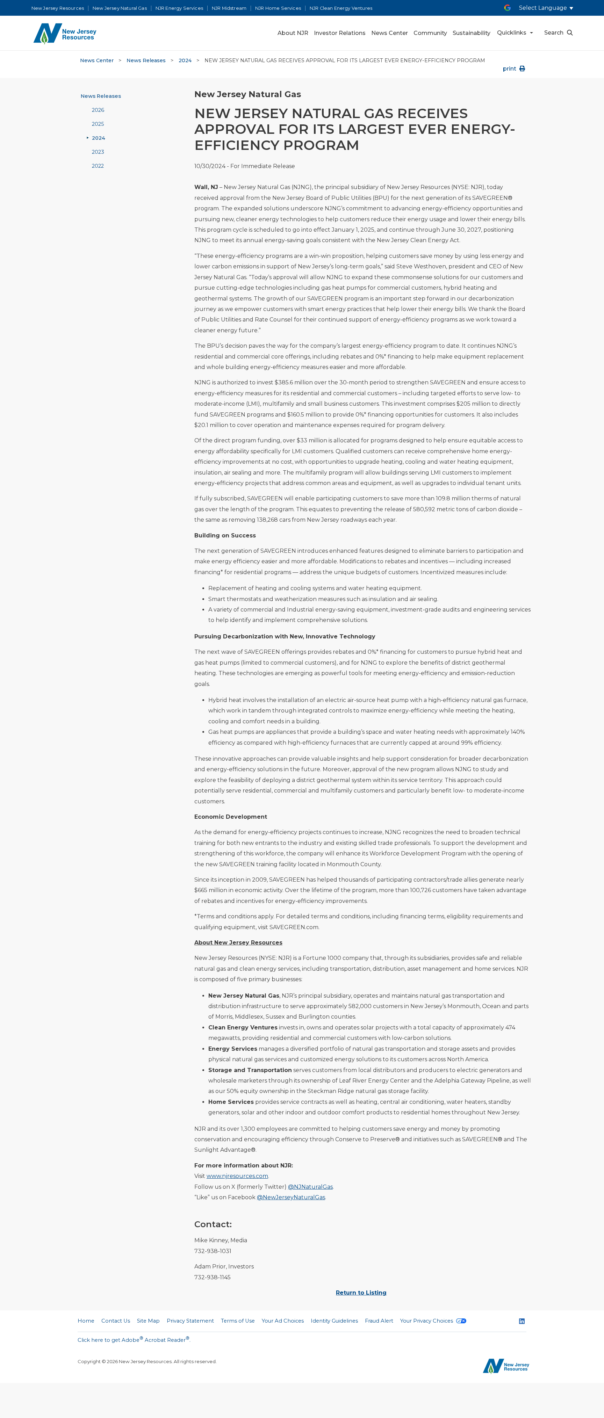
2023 (98, 152)
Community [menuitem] (430, 33)
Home (86, 1321)
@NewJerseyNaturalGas (291, 1197)
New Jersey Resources (57, 8)
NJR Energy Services (179, 8)
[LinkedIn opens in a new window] (521, 1322)
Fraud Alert (379, 1321)
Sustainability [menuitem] (471, 33)
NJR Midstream (229, 8)
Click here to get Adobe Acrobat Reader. (134, 1339)
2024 (185, 60)
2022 (98, 166)
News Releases (146, 60)
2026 (98, 110)
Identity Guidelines (334, 1321)
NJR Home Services (278, 8)
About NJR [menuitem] (293, 33)
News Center (97, 60)
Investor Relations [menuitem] (340, 33)
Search (553, 32)
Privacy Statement (190, 1321)
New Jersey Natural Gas (120, 8)
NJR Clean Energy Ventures (341, 8)
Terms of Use (238, 1321)
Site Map (148, 1321)
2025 (98, 124)
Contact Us (115, 1321)
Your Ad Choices (283, 1321)
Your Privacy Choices (427, 1321)
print (510, 68)
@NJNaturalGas (310, 1187)
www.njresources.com (237, 1176)
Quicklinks (511, 32)
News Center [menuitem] (389, 33)
